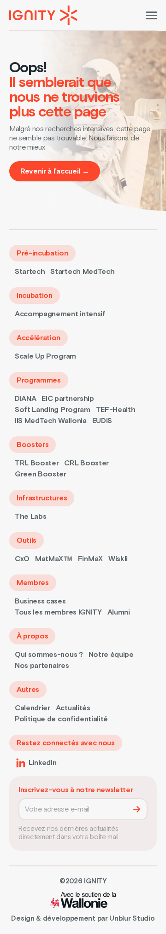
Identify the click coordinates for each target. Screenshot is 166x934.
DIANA (25, 398)
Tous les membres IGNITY (58, 612)
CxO (22, 558)
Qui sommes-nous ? (49, 654)
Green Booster (40, 474)
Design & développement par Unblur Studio (82, 919)
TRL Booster (37, 463)
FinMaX (90, 558)
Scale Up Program (45, 356)
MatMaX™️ (53, 558)
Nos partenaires (42, 665)
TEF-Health (116, 409)
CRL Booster (86, 463)
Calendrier (32, 708)
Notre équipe (111, 654)
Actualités (73, 708)
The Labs (30, 516)
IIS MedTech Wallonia (51, 420)
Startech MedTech (82, 271)
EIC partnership (68, 398)
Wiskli (118, 558)
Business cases (40, 601)
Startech (30, 271)
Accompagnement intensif (60, 314)
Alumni (118, 612)
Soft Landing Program (52, 409)
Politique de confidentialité (61, 719)
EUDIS (102, 420)
